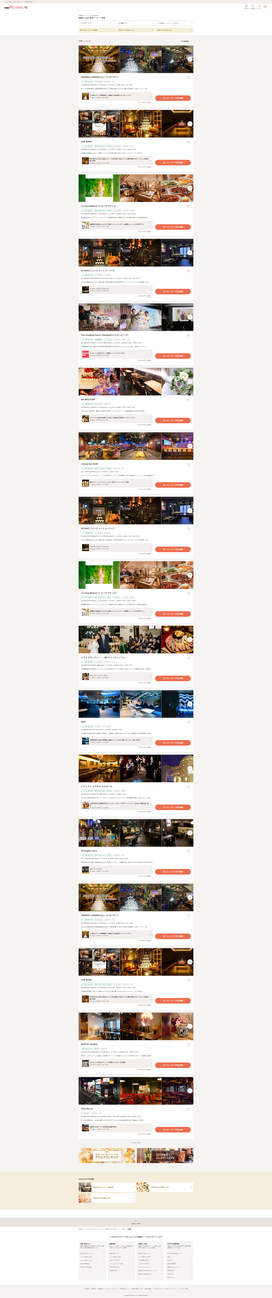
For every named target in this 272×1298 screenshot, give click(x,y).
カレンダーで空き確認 (174, 98)
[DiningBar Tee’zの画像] (136, 833)
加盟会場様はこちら (137, 1288)
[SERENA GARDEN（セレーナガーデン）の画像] (136, 59)
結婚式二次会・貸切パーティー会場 (115, 1229)
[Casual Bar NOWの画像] (136, 446)
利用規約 (93, 1288)
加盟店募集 (148, 1288)
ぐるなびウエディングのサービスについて (165, 1288)
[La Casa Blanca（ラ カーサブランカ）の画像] (136, 188)
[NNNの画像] (136, 704)
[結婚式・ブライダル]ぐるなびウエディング (91, 1229)
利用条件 (100, 1288)
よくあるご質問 (183, 1288)
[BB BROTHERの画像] (136, 381)
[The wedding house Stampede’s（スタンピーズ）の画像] (136, 317)
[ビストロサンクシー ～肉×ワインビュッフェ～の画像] (136, 639)
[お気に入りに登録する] (188, 77)
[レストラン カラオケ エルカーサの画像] (136, 768)
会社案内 (86, 1288)
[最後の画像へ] (190, 59)
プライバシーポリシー (111, 1288)
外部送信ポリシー (124, 1288)
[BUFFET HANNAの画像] (136, 1026)
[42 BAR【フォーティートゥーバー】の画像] (136, 252)
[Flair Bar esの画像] (136, 1091)
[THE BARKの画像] (136, 124)
